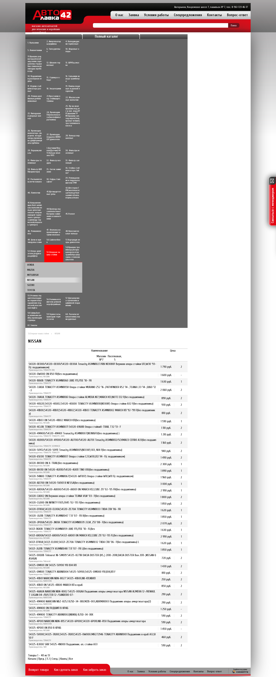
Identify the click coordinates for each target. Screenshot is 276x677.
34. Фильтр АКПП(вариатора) (35, 170)
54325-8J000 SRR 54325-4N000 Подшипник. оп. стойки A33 (63, 644)
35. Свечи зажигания (54, 170)
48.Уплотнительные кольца (72, 232)
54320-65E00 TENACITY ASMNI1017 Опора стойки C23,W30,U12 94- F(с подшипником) (77, 456)
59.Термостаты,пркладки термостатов (54, 316)
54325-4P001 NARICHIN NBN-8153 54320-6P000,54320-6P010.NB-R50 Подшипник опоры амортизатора (87, 621)
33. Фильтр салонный (72, 161)
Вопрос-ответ (237, 15)
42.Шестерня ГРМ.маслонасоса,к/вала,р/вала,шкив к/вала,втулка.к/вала (73, 193)
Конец (63, 658)
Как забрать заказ (94, 670)
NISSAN (30, 280)
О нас (119, 15)
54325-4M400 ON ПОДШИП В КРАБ (48, 608)
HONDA (30, 264)
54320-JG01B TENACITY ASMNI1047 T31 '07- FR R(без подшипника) (66, 515)
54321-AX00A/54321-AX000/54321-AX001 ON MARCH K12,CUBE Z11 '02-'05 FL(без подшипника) (81, 535)
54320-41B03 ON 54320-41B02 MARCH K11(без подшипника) (62, 420)
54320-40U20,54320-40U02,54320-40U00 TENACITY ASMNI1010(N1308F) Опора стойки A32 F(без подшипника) (91, 403)
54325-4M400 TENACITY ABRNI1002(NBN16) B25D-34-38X (61, 614)
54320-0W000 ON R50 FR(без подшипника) (53, 374)
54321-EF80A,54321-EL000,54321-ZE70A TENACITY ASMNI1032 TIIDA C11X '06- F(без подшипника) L (84, 542)
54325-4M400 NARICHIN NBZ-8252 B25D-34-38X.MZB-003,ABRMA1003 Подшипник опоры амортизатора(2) (90, 601)
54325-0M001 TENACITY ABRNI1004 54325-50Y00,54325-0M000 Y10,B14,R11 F (72, 571)
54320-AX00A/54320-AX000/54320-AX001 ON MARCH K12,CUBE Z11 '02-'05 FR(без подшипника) (82, 489)
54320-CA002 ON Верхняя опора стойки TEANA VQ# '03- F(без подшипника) (72, 496)
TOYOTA (31, 290)
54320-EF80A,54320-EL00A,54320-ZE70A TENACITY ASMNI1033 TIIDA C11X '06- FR (75, 509)
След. (55, 658)
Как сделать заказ (66, 670)
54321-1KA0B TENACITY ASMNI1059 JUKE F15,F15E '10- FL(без (62, 529)
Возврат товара (39, 670)
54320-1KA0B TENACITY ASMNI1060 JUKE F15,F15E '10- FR (60, 380)
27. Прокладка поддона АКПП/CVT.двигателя (54, 137)
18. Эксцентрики (54, 88)
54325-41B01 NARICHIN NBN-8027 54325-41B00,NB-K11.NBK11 (62, 578)
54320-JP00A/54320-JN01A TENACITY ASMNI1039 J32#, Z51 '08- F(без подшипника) (76, 522)
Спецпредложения (188, 15)
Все (71, 658)
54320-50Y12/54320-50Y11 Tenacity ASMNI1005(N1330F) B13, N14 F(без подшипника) (75, 450)
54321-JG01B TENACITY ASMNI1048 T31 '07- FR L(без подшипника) (66, 548)
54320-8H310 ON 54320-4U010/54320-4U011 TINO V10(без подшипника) (69, 469)
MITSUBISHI (32, 275)
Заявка (133, 15)
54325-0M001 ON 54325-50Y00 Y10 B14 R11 (53, 565)
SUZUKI (30, 285)
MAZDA (30, 269)
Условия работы (156, 15)
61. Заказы (32, 325)
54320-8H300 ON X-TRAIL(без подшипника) (53, 463)
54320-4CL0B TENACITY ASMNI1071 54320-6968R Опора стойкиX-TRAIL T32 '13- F (75, 426)
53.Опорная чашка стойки (38, 333)
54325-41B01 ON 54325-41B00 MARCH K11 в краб (56, 585)
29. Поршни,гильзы (35, 151)
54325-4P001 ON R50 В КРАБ (45, 627)
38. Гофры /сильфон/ (53, 180)
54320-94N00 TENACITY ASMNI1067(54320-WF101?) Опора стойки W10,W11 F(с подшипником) (81, 476)
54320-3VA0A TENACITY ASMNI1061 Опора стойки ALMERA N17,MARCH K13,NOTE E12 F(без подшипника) (86, 397)
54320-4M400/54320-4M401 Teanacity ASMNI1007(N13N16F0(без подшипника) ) (74, 433)
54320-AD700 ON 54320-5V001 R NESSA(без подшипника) (61, 482)
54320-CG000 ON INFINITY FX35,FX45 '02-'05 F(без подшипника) (64, 502)
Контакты (214, 15)
